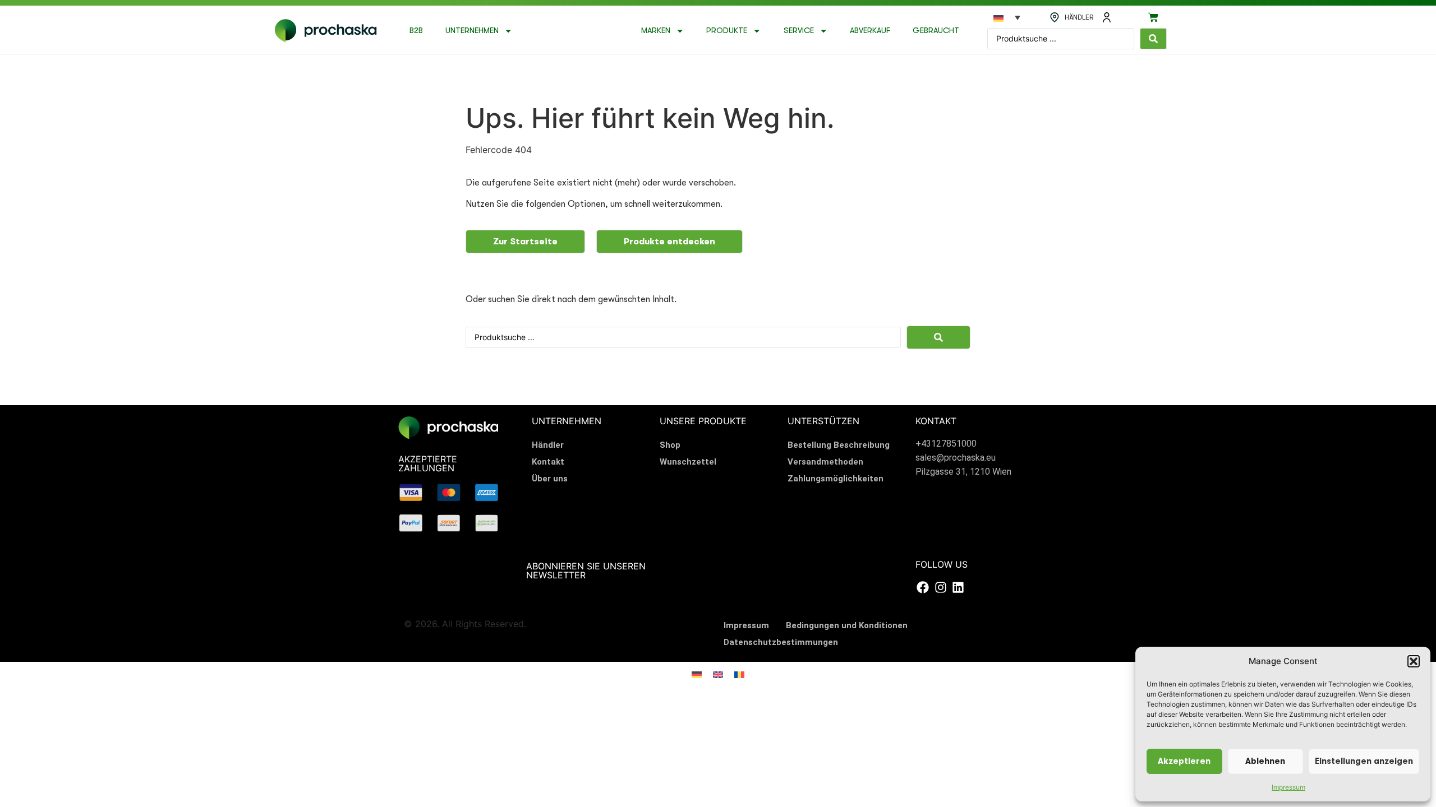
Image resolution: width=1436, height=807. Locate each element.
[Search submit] (1153, 38)
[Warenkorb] (1153, 17)
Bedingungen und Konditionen (847, 625)
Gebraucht (936, 30)
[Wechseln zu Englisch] (718, 673)
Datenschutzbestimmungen (781, 642)
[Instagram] (940, 587)
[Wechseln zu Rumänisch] (739, 673)
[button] (1413, 661)
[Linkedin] (958, 587)
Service (799, 30)
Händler (548, 445)
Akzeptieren (1184, 761)
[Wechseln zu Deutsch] (696, 673)
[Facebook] (922, 587)
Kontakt (548, 462)
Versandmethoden (825, 462)
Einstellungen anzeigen (1364, 761)
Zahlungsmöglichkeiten (835, 479)
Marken (655, 30)
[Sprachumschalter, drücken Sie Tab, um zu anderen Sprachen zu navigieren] (1007, 17)
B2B (416, 30)
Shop (670, 445)
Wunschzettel (688, 462)
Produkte (726, 30)
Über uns (550, 479)
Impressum (1288, 787)
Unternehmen (472, 30)
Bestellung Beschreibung (839, 445)
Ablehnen (1265, 761)
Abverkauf (870, 30)
